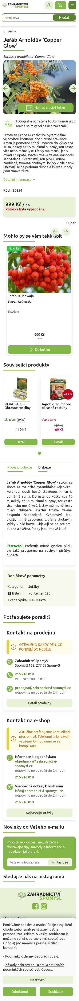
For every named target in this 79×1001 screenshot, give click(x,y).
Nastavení (38, 980)
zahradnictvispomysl (42, 914)
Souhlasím (56, 991)
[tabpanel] (21, 409)
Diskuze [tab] (44, 466)
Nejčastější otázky (38, 821)
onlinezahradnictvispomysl (34, 914)
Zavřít (13, 224)
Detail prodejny (38, 711)
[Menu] (69, 5)
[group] (37, 300)
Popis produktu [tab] (20, 466)
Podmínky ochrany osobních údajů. (32, 956)
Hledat (61, 17)
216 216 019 (24, 677)
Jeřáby (33, 590)
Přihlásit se (56, 870)
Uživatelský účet (45, 5)
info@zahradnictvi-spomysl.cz (39, 799)
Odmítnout (19, 991)
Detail (21, 441)
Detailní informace (17, 180)
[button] (38, 342)
